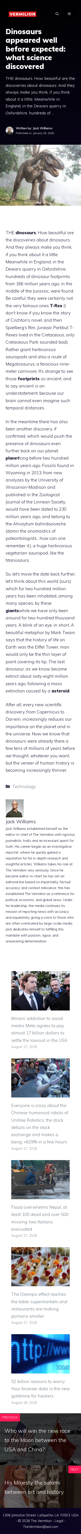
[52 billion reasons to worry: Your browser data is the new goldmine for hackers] (40, 1369)
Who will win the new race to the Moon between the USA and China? (37, 1440)
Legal (59, 1521)
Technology (24, 786)
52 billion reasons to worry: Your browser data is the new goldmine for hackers (40, 1389)
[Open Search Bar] (57, 14)
